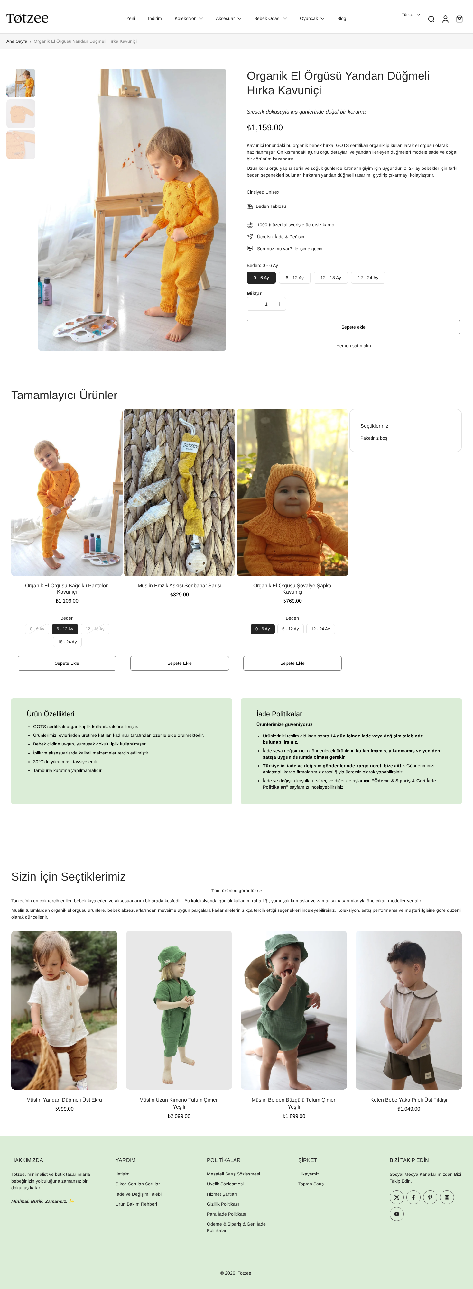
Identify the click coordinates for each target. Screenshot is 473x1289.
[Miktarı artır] (279, 303)
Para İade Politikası (226, 1214)
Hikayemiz (308, 1173)
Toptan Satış (311, 1183)
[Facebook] (413, 1197)
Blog (341, 18)
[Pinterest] (430, 1197)
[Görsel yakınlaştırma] (132, 210)
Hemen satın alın (353, 345)
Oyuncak (309, 18)
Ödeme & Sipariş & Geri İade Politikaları (236, 1227)
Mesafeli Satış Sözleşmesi (233, 1173)
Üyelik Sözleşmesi (225, 1183)
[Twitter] (397, 1197)
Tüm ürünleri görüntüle (234, 890)
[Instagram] (447, 1197)
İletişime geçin (307, 248)
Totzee (244, 1272)
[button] (353, 327)
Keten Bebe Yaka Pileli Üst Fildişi (408, 1099)
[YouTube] (397, 1214)
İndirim (155, 18)
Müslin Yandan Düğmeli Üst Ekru (64, 1099)
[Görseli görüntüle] (20, 83)
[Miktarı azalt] (253, 304)
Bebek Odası (267, 18)
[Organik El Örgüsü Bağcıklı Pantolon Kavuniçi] (67, 492)
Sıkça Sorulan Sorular (138, 1183)
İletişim (123, 1173)
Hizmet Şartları (222, 1194)
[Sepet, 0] (459, 19)
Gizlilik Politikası (223, 1204)
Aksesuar (225, 18)
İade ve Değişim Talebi (139, 1194)
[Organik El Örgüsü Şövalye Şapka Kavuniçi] (292, 492)
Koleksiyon (186, 18)
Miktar (254, 293)
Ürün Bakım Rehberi (136, 1204)
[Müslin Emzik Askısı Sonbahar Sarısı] (179, 492)
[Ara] (431, 18)
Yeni (130, 18)
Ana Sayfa (16, 41)
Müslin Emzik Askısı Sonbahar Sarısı (179, 585)
